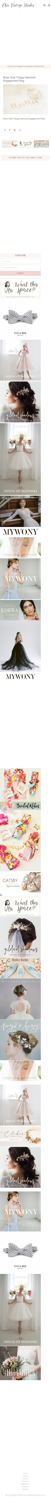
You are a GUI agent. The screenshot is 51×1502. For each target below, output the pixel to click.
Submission (25, 1484)
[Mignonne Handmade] (20, 547)
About (25, 1473)
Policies (25, 1479)
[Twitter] (15, 130)
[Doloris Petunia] (20, 998)
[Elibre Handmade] (9, 144)
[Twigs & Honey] (20, 1039)
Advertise (25, 1487)
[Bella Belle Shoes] (41, 144)
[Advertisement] (25, 37)
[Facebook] (5, 130)
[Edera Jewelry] (20, 610)
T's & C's (25, 1481)
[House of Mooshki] (20, 360)
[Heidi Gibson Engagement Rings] (20, 882)
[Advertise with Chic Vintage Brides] (25, 144)
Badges (25, 1489)
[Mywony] (20, 516)
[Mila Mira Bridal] (20, 1363)
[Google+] (20, 130)
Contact (25, 1476)
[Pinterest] (9, 130)
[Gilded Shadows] (20, 401)
